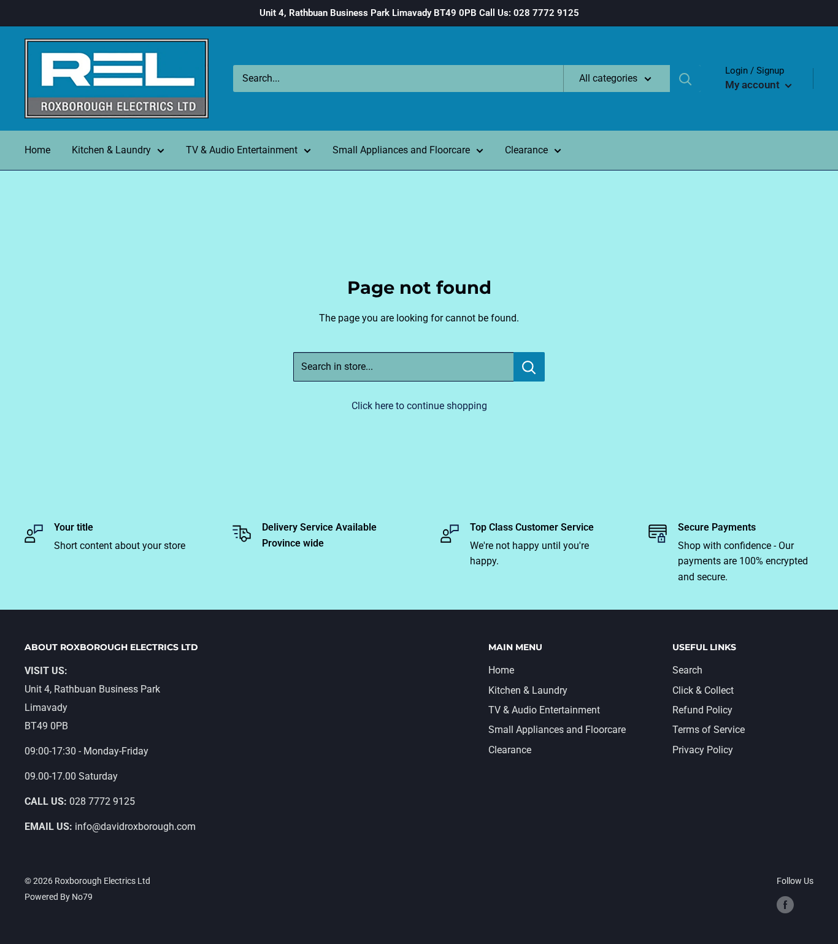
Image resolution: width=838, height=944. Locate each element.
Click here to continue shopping (419, 406)
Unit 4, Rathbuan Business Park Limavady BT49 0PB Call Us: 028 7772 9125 (419, 12)
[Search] (685, 78)
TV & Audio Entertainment (242, 150)
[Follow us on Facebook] (785, 904)
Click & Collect (703, 690)
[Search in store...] (529, 367)
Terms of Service (708, 729)
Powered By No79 (59, 897)
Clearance (526, 150)
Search (687, 670)
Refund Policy (702, 710)
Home (37, 150)
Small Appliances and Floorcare (401, 150)
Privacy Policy (702, 750)
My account (753, 85)
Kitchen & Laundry (111, 150)
